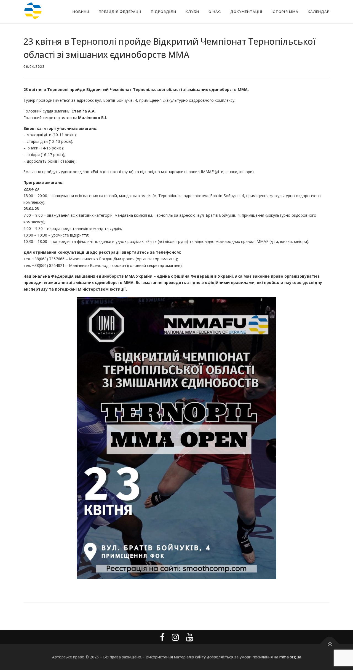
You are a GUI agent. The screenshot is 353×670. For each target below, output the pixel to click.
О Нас (214, 12)
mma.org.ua (290, 657)
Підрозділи (163, 12)
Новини (81, 12)
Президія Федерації (120, 12)
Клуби (192, 12)
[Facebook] (162, 637)
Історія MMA (285, 12)
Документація (246, 12)
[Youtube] (189, 637)
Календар (319, 12)
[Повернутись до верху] (329, 644)
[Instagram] (175, 637)
